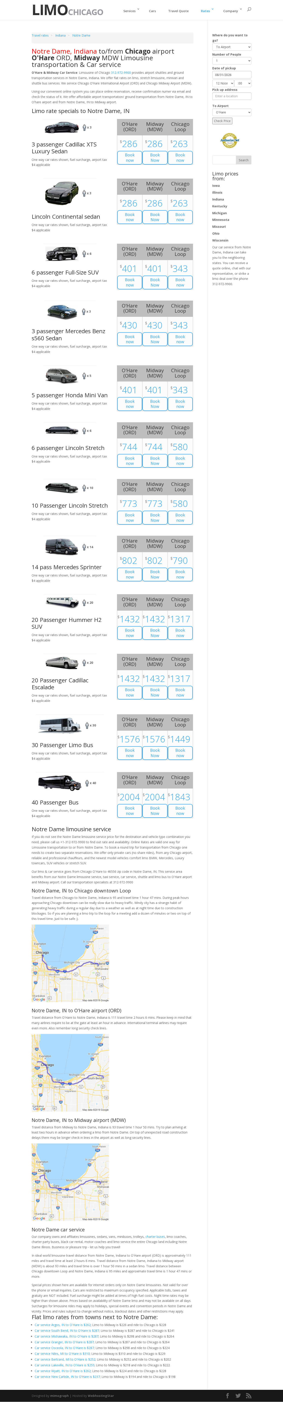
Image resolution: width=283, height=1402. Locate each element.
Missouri (219, 226)
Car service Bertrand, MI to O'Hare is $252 (65, 1359)
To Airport (220, 106)
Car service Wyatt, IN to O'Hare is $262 (63, 1371)
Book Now (155, 157)
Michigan (219, 213)
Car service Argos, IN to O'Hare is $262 (63, 1325)
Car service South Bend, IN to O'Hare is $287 (67, 1330)
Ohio (216, 233)
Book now (130, 157)
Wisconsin (220, 240)
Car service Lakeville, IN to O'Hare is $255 (64, 1365)
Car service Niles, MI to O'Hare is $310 (62, 1353)
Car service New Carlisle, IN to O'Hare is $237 (67, 1377)
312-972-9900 (121, 72)
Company (230, 11)
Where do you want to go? (230, 38)
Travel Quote (178, 11)
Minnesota (220, 220)
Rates (205, 11)
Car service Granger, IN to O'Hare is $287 (64, 1342)
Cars (152, 11)
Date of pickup (224, 68)
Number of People (226, 54)
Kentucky (219, 206)
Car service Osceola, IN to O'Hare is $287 (64, 1348)
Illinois (217, 192)
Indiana (218, 199)
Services (129, 11)
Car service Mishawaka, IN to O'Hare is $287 (66, 1336)
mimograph (59, 1396)
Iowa (216, 185)
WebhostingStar (101, 1396)
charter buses (155, 1237)
